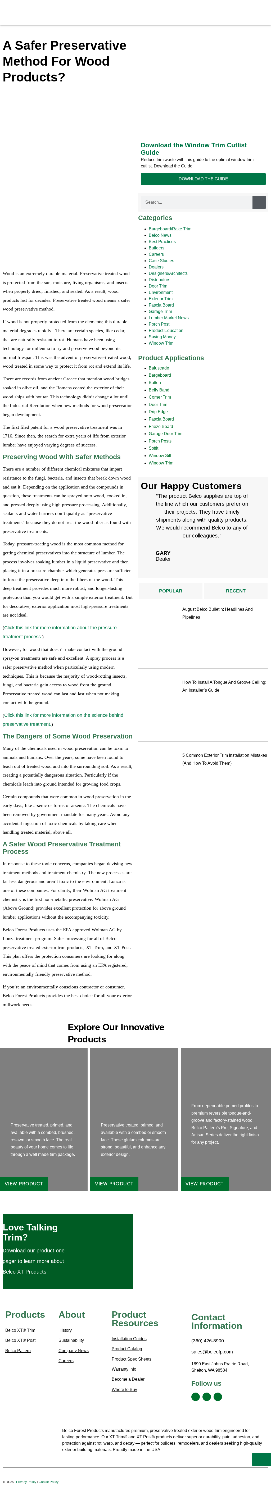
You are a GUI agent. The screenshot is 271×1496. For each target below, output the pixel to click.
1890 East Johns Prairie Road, (220, 1364)
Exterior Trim (161, 299)
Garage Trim (160, 311)
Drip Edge (158, 411)
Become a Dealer (128, 1379)
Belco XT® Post (20, 1340)
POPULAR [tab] (170, 591)
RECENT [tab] (236, 591)
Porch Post (159, 324)
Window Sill (160, 455)
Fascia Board (161, 305)
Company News (73, 1350)
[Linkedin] (206, 1397)
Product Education (166, 330)
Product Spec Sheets (131, 1359)
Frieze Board (161, 426)
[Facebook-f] (195, 1397)
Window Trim (161, 343)
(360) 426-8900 (207, 1340)
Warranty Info (124, 1369)
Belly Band (159, 390)
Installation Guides (129, 1339)
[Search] (259, 202)
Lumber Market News (169, 318)
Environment (161, 292)
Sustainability (71, 1340)
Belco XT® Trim (20, 1330)
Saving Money (162, 337)
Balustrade (159, 368)
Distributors (159, 279)
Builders (156, 248)
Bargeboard (160, 375)
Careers (156, 254)
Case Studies (161, 260)
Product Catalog (127, 1349)
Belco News (160, 235)
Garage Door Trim (165, 433)
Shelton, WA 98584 (209, 1370)
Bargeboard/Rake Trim (170, 229)
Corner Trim (160, 397)
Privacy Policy (26, 1482)
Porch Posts (160, 441)
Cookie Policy (48, 1482)
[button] (110, 9)
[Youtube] (218, 1397)
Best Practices (162, 241)
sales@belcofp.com (212, 1351)
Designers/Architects (168, 273)
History (65, 1330)
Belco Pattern (18, 1350)
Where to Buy (124, 1389)
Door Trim (158, 286)
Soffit (153, 448)
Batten (155, 382)
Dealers (156, 267)
